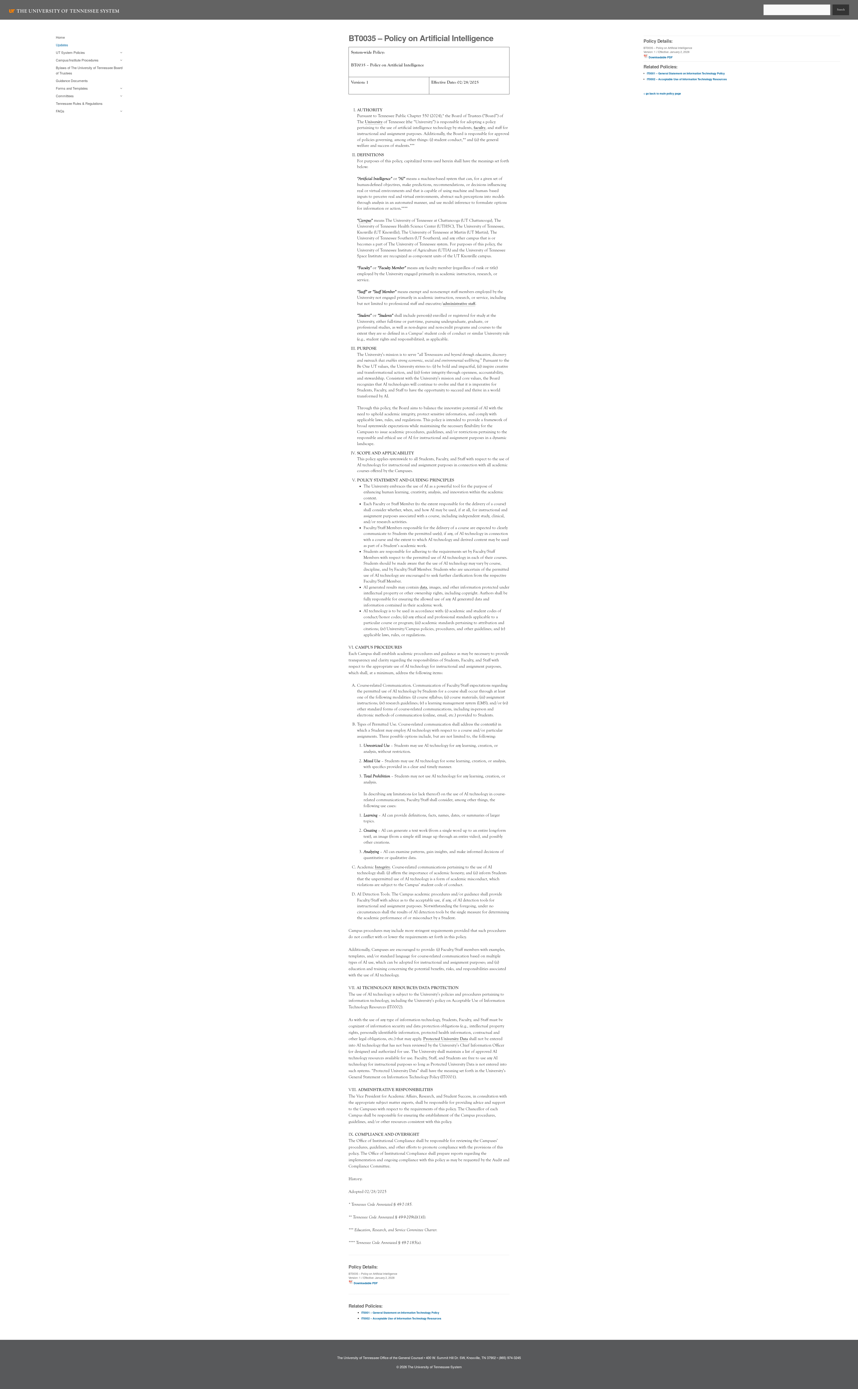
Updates (62, 44)
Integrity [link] (382, 867)
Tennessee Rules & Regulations (79, 103)
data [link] (423, 587)
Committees (65, 95)
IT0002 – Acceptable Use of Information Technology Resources (401, 1318)
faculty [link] (479, 127)
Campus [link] (365, 220)
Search (841, 9)
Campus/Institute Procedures (77, 60)
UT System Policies (70, 52)
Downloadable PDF (365, 1283)
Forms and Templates (72, 88)
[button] (120, 52)
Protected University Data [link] (445, 1038)
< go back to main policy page (662, 93)
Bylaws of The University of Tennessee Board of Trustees (89, 70)
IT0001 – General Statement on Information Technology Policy (400, 1313)
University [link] (374, 121)
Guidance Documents (72, 80)
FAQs (60, 111)
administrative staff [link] (459, 303)
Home (60, 37)
